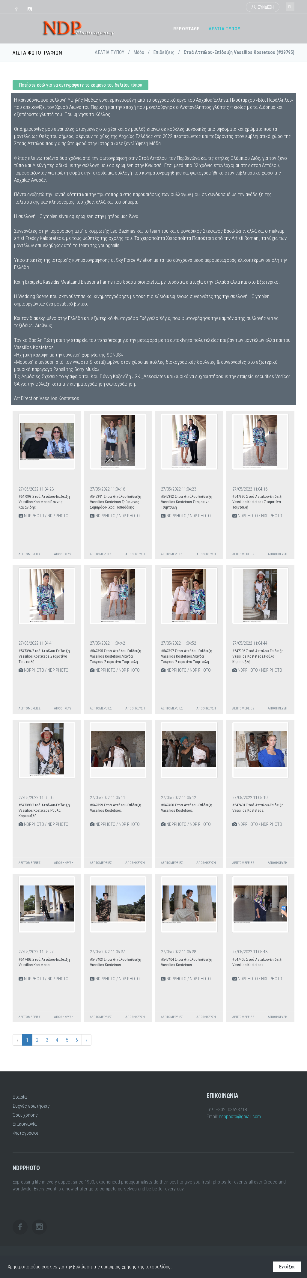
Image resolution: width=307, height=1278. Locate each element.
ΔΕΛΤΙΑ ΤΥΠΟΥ (224, 28)
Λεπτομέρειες (29, 554)
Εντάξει (287, 1267)
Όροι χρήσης (25, 1115)
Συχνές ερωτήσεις (31, 1106)
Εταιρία (20, 1097)
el (290, 7)
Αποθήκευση (63, 554)
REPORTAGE (186, 28)
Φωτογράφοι (25, 1133)
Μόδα (138, 52)
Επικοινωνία (25, 1124)
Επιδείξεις (163, 52)
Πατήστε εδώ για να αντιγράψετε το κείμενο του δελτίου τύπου (80, 85)
